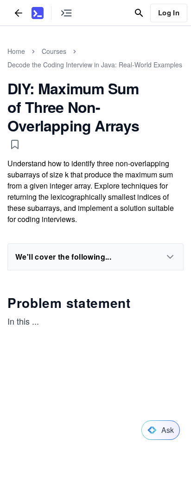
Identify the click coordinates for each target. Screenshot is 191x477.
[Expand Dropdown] (170, 257)
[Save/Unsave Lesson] (14, 144)
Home (16, 51)
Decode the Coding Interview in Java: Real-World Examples (94, 64)
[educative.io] (38, 13)
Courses (54, 51)
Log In (168, 12)
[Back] (18, 13)
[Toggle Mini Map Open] (66, 13)
